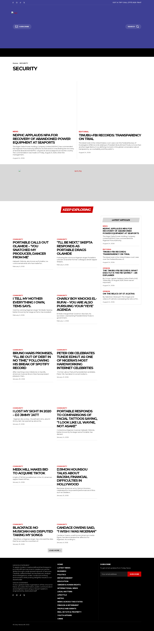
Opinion (106, 268)
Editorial (130, 74)
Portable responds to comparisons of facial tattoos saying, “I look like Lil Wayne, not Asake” (77, 418)
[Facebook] (13, 2)
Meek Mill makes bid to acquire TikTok (30, 471)
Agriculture (18, 74)
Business (45, 74)
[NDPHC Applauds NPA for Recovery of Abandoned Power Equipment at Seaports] (44, 104)
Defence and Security (103, 74)
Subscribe (134, 574)
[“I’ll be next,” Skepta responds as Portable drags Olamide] (77, 226)
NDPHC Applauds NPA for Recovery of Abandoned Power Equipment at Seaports (41, 139)
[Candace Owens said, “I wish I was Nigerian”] (77, 511)
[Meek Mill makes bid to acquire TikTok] (33, 453)
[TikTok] (20, 2)
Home (15, 63)
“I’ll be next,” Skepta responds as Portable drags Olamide (74, 247)
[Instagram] (17, 2)
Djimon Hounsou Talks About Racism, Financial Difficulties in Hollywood (72, 476)
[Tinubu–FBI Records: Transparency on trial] (110, 104)
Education (141, 74)
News (15, 132)
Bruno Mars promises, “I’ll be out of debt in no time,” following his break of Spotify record (33, 360)
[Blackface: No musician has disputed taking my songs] (33, 511)
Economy (119, 74)
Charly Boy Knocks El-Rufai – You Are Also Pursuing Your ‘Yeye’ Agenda (77, 304)
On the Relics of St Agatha (119, 293)
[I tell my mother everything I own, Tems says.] (33, 282)
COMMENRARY (66, 74)
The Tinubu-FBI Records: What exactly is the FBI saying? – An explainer (120, 272)
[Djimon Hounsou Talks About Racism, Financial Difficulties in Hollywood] (77, 453)
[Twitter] (24, 2)
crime (89, 74)
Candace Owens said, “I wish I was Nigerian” (76, 529)
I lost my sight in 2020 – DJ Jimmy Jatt (32, 413)
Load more (54, 550)
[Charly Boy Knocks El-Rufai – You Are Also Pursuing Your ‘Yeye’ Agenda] (77, 282)
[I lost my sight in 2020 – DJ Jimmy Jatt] (33, 395)
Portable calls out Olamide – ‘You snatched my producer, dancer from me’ (30, 249)
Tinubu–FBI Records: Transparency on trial (110, 137)
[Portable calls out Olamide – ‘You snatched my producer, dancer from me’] (33, 226)
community (79, 74)
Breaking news (32, 74)
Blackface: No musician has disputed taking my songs (33, 531)
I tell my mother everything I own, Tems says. (29, 302)
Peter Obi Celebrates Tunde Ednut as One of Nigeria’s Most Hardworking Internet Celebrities (76, 360)
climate (55, 74)
